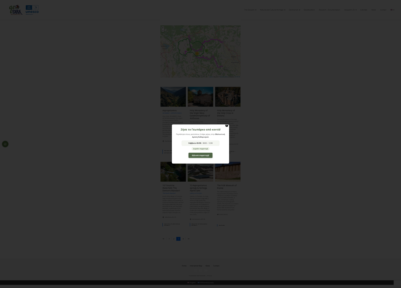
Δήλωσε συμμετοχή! (200, 155)
